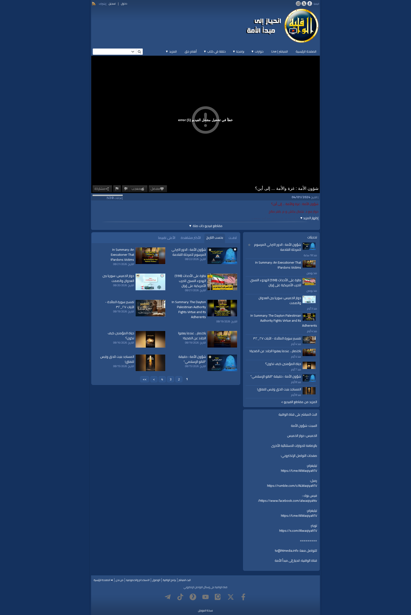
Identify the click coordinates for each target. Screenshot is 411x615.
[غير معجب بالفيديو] (126, 188)
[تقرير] (117, 188)
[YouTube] (205, 597)
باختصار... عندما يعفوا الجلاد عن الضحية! (275, 351)
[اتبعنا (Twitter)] (304, 3)
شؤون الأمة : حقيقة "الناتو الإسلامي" (275, 376)
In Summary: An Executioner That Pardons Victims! (278, 265)
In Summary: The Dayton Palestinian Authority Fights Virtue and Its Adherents (283, 320)
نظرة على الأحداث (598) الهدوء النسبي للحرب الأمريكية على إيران (275, 282)
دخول (124, 3)
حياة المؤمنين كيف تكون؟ (283, 364)
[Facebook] (243, 597)
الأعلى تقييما (166, 238)
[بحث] (139, 52)
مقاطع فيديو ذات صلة (205, 226)
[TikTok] (180, 597)
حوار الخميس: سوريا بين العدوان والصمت (280, 300)
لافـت (233, 238)
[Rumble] (193, 597)
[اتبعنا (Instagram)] (298, 3)
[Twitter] (230, 597)
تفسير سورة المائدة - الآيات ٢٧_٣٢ (277, 338)
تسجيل (112, 3)
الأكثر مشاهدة (191, 238)
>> (145, 379)
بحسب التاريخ (214, 237)
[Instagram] (218, 597)
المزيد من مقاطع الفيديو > (299, 401)
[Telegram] (167, 597)
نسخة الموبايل (205, 610)
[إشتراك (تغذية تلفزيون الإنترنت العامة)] (93, 3)
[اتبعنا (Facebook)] (309, 3)
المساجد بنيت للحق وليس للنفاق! (279, 389)
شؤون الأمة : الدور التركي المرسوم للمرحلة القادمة (277, 247)
